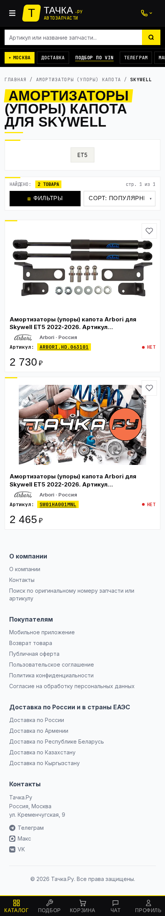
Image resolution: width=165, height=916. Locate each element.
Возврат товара (30, 643)
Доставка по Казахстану (42, 752)
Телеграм (136, 58)
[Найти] (151, 37)
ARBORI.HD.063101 (64, 347)
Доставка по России (36, 720)
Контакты (22, 580)
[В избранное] (149, 231)
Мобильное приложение (42, 632)
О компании (24, 569)
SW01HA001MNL (58, 504)
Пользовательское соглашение (51, 664)
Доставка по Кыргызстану (44, 763)
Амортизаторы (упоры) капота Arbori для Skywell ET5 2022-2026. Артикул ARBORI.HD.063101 (73, 327)
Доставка (53, 58)
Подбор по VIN (94, 58)
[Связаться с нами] (146, 13)
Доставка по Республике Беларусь (56, 741)
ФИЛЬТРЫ (45, 198)
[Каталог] (12, 13)
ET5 (82, 155)
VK (21, 849)
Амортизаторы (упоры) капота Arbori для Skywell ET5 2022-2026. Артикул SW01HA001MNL (73, 484)
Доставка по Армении (38, 730)
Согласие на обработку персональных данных (72, 686)
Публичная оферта (34, 653)
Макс (24, 838)
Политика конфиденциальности (51, 675)
